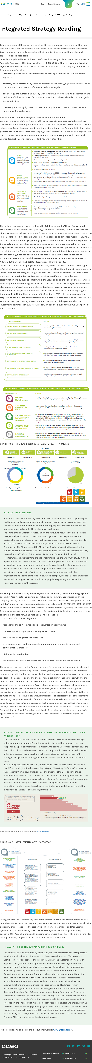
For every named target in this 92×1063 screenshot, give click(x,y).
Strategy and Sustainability (35, 15)
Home (2, 15)
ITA (77, 4)
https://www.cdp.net (43, 831)
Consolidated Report (50, 4)
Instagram (73, 1046)
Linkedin (78, 1046)
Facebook (68, 1046)
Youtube (88, 1046)
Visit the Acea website (50, 1053)
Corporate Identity (14, 15)
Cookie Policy (70, 1053)
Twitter (83, 1046)
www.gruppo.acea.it (62, 1029)
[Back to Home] (10, 1047)
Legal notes (46, 1058)
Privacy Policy (70, 1058)
